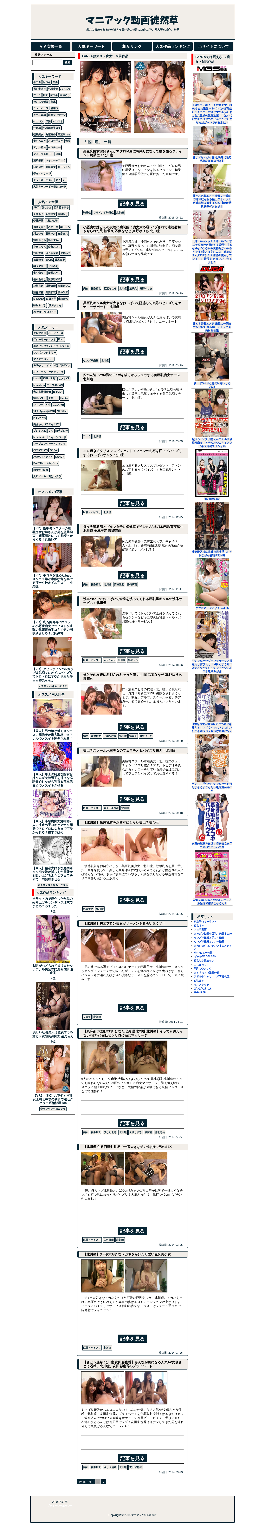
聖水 (53, 101)
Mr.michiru (39, 437)
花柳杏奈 (38, 285)
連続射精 (38, 160)
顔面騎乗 (51, 167)
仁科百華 (109, 1239)
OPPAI (54, 450)
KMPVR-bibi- (41, 469)
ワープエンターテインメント (49, 443)
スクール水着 (111, 808)
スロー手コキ (55, 140)
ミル (50, 430)
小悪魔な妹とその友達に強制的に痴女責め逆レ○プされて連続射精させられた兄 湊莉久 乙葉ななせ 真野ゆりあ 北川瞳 (132, 229)
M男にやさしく (202, 968)
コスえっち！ (201, 964)
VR (64, 180)
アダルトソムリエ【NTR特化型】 (213, 976)
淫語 (58, 154)
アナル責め (39, 114)
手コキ (37, 82)
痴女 (85, 288)
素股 (67, 140)
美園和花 (51, 292)
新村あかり (54, 272)
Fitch (61, 339)
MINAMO (38, 298)
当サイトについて (213, 46)
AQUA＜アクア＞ (43, 456)
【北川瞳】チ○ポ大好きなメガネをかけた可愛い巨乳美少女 (127, 1254)
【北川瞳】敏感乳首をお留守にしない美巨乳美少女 (121, 822)
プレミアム (39, 430)
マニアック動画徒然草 (144, 1515)
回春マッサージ (57, 114)
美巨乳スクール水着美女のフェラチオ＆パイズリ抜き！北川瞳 (129, 750)
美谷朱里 (63, 292)
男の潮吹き (39, 88)
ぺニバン (38, 121)
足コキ (47, 82)
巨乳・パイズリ (92, 512)
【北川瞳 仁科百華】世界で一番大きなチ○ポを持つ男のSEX (127, 1147)
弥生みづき (39, 305)
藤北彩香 (160, 1132)
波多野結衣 (54, 279)
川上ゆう (38, 233)
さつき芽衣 (52, 253)
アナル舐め (39, 147)
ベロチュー (54, 147)
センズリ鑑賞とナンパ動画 (209, 941)
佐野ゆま (65, 253)
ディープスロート (43, 154)
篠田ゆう (38, 259)
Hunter (64, 398)
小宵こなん (39, 246)
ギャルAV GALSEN (205, 956)
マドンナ (38, 404)
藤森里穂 (38, 292)
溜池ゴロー (61, 430)
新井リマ (51, 214)
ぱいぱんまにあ (203, 988)
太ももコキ (39, 140)
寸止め (37, 127)
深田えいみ (64, 285)
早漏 (48, 121)
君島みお (51, 233)
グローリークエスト (44, 339)
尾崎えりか (39, 227)
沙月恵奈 (38, 253)
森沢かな (63, 298)
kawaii (37, 378)
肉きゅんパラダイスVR (46, 424)
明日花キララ (61, 207)
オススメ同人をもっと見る (53, 885)
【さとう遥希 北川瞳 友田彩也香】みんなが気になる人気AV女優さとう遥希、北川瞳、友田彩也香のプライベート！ (132, 1364)
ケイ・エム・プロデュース (48, 372)
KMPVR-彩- (49, 378)
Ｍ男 (55, 82)
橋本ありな (39, 279)
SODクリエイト (42, 365)
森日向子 (51, 298)
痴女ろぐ (199, 925)
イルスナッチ (201, 984)
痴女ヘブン (39, 398)
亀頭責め (51, 134)
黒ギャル (133, 660)
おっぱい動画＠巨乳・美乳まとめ (213, 933)
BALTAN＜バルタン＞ (45, 463)
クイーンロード (57, 437)
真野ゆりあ (146, 288)
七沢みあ (53, 266)
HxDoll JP (200, 992)
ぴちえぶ (199, 980)
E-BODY (58, 391)
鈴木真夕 (60, 259)
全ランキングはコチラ (53, 1108)
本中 (48, 404)
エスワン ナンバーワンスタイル (51, 345)
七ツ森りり (39, 272)
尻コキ (54, 95)
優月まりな (55, 305)
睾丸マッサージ (42, 173)
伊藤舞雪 (38, 220)
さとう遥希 (110, 1467)
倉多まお (63, 233)
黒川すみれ (54, 240)
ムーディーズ (55, 332)
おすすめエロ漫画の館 (206, 972)
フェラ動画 (200, 929)
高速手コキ (64, 134)
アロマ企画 (39, 332)
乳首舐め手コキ (52, 127)
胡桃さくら (39, 240)
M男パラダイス (62, 365)
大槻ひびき (135, 1132)
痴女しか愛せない (204, 960)
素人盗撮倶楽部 (42, 391)
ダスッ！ (53, 398)
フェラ (87, 436)
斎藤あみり (54, 246)
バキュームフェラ (56, 160)
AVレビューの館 (203, 952)
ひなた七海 (110, 1132)
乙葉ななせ (110, 288)
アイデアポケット (43, 359)
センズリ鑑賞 (90, 360)
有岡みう (63, 214)
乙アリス (53, 227)
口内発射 (38, 167)
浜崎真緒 (51, 285)
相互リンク (132, 46)
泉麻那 (148, 1132)
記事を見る (132, 203)
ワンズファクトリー (44, 352)
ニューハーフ (40, 108)
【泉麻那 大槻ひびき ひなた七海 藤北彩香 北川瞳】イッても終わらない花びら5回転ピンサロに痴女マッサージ (133, 1033)
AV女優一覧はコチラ (45, 311)
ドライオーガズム (43, 180)
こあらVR (63, 378)
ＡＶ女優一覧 (50, 46)
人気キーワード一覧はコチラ (49, 186)
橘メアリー (39, 266)
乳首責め (88, 908)
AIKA (36, 207)
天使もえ (38, 214)
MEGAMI (62, 411)
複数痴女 (96, 288)
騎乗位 (87, 212)
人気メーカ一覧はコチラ (47, 476)
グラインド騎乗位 (104, 212)
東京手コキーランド (205, 921)
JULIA (49, 259)
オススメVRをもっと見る (53, 686)
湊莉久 (133, 288)
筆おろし (65, 95)
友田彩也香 (135, 1467)
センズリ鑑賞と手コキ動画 (209, 937)
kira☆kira (109, 660)
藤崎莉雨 (132, 584)
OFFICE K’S (40, 450)
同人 (58, 180)
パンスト (58, 121)
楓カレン (65, 227)
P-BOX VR (39, 417)
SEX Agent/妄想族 (44, 411)
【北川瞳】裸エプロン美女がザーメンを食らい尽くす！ (124, 923)
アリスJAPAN (55, 385)
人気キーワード (91, 46)
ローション (64, 167)
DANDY (59, 456)
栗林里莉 (119, 584)
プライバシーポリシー (59, 1505)
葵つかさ (47, 207)
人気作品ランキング (172, 46)
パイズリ (65, 88)
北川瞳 (120, 212)
